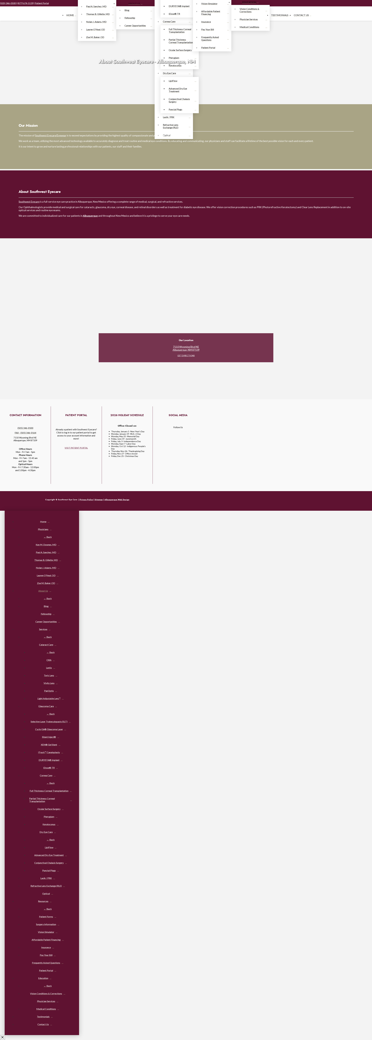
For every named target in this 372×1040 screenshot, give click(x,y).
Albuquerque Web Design (116, 499)
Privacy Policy (86, 499)
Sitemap (99, 499)
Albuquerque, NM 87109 (186, 349)
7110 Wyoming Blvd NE (186, 346)
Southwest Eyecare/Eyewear (50, 135)
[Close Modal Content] (2, 1037)
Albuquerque (90, 215)
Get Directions (186, 355)
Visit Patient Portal (76, 448)
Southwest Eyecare (29, 201)
